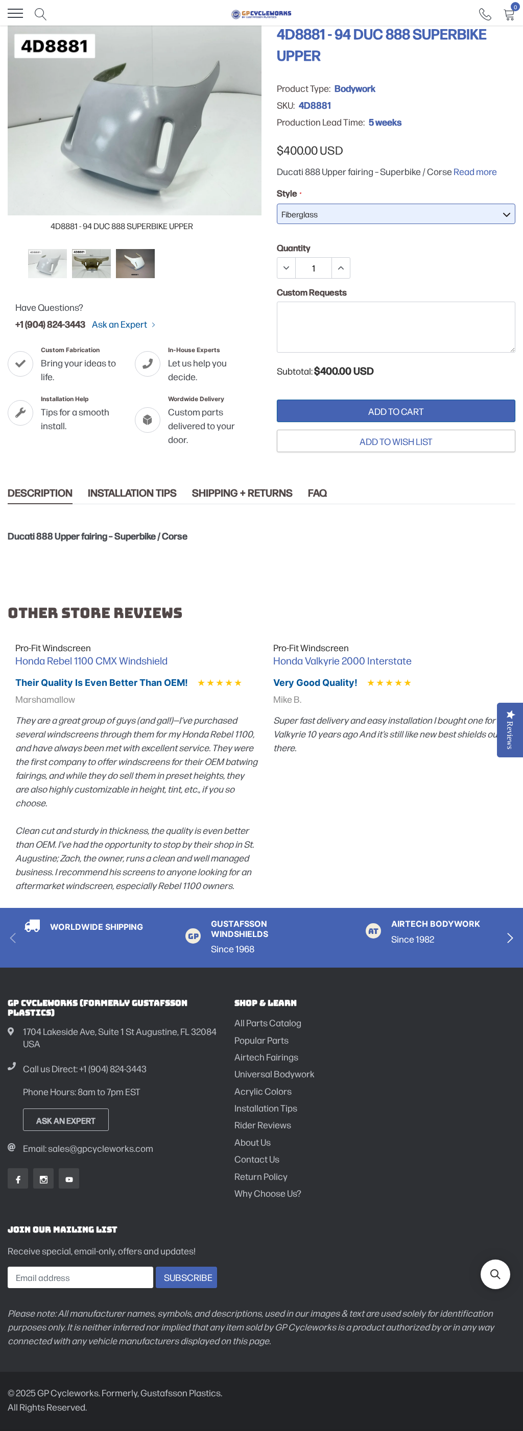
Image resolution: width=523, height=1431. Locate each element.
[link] (485, 13)
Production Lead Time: (321, 122)
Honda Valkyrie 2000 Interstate (342, 660)
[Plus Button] (340, 268)
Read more (475, 171)
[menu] (15, 13)
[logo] (261, 13)
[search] (41, 13)
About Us (252, 1142)
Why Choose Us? (267, 1193)
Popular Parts (261, 1040)
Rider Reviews (262, 1124)
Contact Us (256, 1159)
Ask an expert (66, 1120)
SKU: (286, 105)
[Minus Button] (286, 268)
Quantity (294, 247)
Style (289, 193)
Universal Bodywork (274, 1073)
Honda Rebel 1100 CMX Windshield (91, 660)
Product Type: (303, 88)
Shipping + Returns (242, 492)
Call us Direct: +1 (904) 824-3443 (85, 1068)
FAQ (317, 492)
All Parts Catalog (267, 1022)
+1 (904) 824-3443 (50, 323)
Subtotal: (295, 371)
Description (40, 492)
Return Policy (261, 1176)
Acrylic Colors (263, 1091)
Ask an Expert (120, 324)
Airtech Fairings (266, 1057)
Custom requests (312, 292)
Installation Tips (132, 492)
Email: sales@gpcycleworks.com (88, 1148)
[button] (495, 1274)
